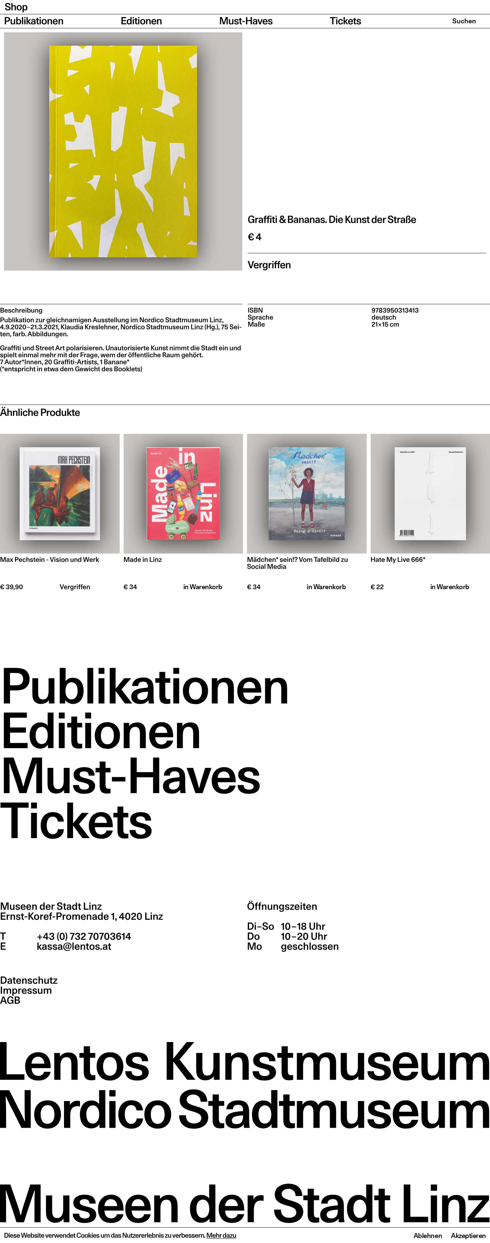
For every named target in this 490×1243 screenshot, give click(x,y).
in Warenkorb (202, 587)
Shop (16, 7)
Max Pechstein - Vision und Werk (49, 559)
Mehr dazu (221, 1235)
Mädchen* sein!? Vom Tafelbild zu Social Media (297, 563)
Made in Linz (143, 559)
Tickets (345, 21)
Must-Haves (246, 21)
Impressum (26, 990)
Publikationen (33, 21)
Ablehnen (428, 1235)
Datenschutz (29, 980)
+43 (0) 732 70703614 (83, 936)
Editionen (141, 21)
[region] (123, 151)
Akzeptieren (468, 1235)
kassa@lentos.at (73, 946)
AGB (10, 1000)
